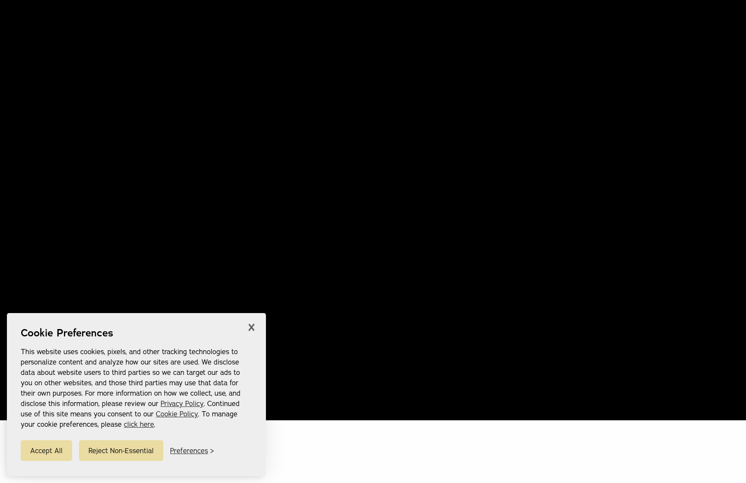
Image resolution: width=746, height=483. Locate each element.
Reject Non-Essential (121, 450)
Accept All (46, 450)
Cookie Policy (177, 413)
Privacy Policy (182, 403)
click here (139, 424)
